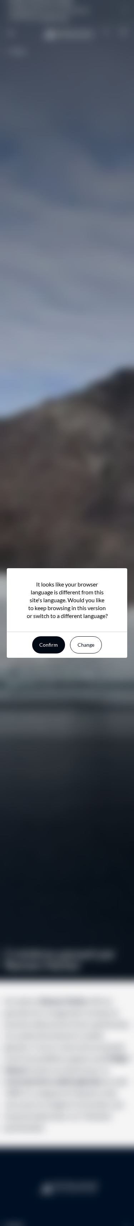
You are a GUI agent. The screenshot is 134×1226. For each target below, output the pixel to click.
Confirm (48, 645)
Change (86, 645)
